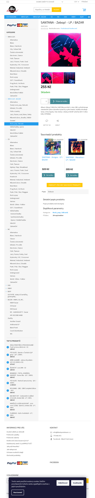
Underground (14, 89)
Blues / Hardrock (16, 46)
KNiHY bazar (14, 303)
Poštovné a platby (13, 435)
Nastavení (17, 492)
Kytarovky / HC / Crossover (19, 65)
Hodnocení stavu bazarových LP (18, 441)
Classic (12, 239)
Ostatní (12, 121)
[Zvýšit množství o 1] (49, 100)
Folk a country (15, 111)
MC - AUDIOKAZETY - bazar (19, 312)
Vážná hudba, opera (17, 127)
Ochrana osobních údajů (15, 452)
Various (12, 201)
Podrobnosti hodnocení (69, 28)
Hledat (56, 10)
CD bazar (13, 306)
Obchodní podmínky (14, 455)
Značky (10, 318)
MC (9, 229)
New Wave (13, 74)
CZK (75, 2)
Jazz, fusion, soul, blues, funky (20, 114)
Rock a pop (14, 77)
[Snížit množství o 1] (49, 102)
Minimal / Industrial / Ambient (20, 68)
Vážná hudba (14, 211)
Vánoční (12, 130)
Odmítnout (63, 483)
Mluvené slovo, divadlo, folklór (20, 118)
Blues (12, 43)
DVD (9, 285)
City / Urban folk (15, 49)
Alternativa (14, 40)
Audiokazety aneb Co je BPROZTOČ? (19, 443)
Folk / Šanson (14, 58)
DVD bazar (13, 309)
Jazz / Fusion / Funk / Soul (19, 62)
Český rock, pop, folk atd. (19, 105)
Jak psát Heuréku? (13, 446)
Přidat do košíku (61, 101)
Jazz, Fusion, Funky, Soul (18, 254)
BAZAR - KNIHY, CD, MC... (16, 300)
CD (9, 139)
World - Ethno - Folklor (17, 204)
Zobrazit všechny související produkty (65, 185)
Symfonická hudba (17, 217)
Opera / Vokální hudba (18, 220)
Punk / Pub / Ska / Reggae (19, 86)
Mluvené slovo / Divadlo (18, 71)
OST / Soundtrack (16, 80)
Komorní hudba (16, 214)
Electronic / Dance (16, 55)
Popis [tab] (44, 192)
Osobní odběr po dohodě (45, 2)
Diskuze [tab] (51, 192)
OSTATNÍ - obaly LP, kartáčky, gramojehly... (18, 296)
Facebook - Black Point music (63, 439)
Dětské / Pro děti (16, 108)
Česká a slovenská (16, 52)
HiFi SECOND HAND (16, 315)
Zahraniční (13, 96)
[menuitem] (11, 17)
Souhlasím (77, 483)
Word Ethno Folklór (16, 93)
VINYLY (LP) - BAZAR (14, 99)
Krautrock (13, 177)
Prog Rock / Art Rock (17, 83)
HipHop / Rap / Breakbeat (19, 167)
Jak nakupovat (12, 449)
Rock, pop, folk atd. (17, 124)
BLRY (9, 291)
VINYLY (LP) (11, 37)
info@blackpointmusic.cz (62, 432)
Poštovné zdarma (13, 438)
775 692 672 (57, 436)
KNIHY (10, 288)
